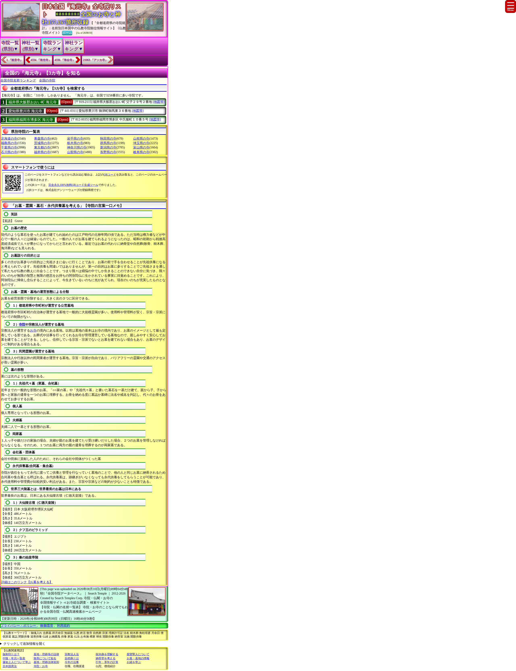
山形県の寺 (141, 138)
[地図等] (158, 102)
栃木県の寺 (75, 143)
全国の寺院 (47, 80)
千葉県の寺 (9, 147)
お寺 (33, 330)
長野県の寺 (108, 152)
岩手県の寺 (75, 138)
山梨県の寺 (75, 152)
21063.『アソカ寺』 (95, 60)
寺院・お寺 (41, 666)
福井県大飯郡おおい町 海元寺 (32, 102)
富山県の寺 (141, 147)
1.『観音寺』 (14, 60)
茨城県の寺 (42, 143)
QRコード (110, 174)
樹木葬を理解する (107, 654)
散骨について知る (45, 658)
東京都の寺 (42, 147)
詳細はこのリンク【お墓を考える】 (27, 582)
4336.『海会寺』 (65, 60)
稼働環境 (46, 625)
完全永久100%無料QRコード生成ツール (73, 184)
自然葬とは (72, 658)
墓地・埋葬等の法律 (46, 654)
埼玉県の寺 (141, 143)
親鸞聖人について (138, 654)
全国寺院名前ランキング (18, 80)
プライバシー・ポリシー (19, 625)
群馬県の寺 (108, 143)
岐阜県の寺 (141, 152)
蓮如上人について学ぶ (17, 662)
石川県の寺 (9, 152)
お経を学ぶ (134, 662)
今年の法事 (72, 662)
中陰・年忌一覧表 (14, 658)
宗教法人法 (72, 654)
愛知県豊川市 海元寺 (25, 111)
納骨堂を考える (105, 658)
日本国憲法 (10, 666)
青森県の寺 (42, 138)
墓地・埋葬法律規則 (46, 662)
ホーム (67, 32)
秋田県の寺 (108, 138)
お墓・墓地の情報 (138, 658)
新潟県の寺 (108, 147)
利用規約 (63, 625)
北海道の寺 (9, 138)
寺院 (22, 324)
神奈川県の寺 (76, 147)
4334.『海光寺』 (41, 60)
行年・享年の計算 (107, 662)
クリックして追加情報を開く (24, 643)
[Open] (66, 102)
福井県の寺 (42, 152)
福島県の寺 (9, 143)
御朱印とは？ (11, 654)
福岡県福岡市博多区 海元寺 (30, 120)
